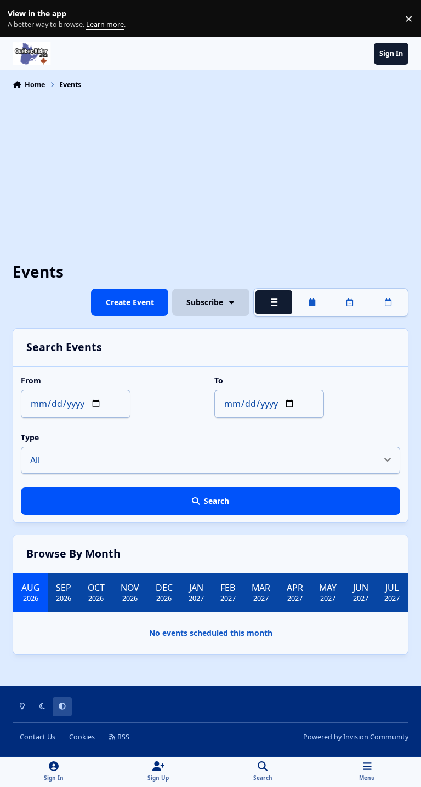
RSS (122, 737)
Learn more (21, 19)
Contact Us (37, 737)
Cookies (82, 737)
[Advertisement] (210, 175)
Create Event (130, 302)
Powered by (355, 737)
